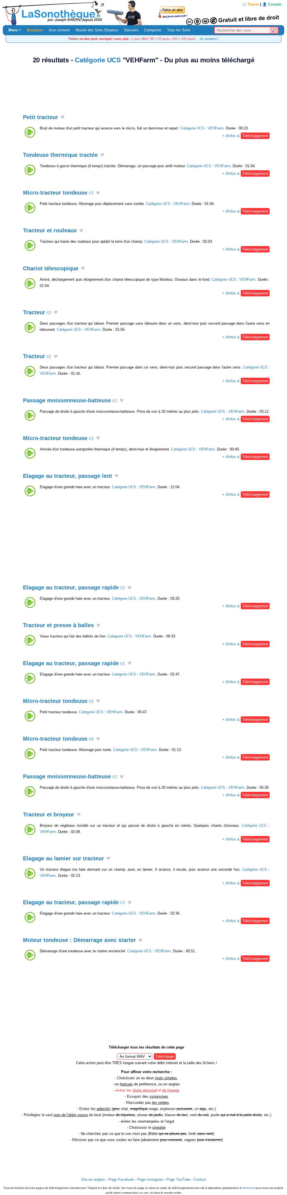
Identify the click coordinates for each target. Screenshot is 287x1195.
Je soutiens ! (209, 39)
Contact (200, 1179)
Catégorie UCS (98, 60)
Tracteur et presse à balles (58, 625)
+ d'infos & (245, 136)
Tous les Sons (178, 30)
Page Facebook (121, 1179)
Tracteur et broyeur (48, 814)
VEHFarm (216, 128)
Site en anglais (93, 1179)
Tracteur (37, 312)
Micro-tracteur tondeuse (58, 193)
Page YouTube (178, 1179)
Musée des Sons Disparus (97, 30)
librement (249, 1187)
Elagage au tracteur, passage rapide (74, 587)
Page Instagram (150, 1179)
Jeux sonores (59, 30)
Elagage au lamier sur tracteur (63, 858)
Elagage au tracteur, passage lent (67, 476)
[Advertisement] (143, 85)
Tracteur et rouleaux (50, 230)
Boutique (35, 30)
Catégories (152, 30)
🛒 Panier (250, 4)
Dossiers (131, 30)
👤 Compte (271, 4)
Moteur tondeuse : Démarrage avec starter (79, 940)
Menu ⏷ (14, 30)
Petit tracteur (40, 117)
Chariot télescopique (50, 268)
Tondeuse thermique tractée (60, 155)
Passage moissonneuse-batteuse (70, 400)
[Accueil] (143, 12)
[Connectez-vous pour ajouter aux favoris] (62, 117)
